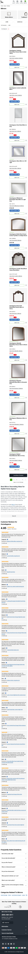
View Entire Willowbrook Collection (16, 205)
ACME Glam (19, 21)
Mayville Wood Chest (11, 571)
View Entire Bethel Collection (15, 240)
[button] (13, 2)
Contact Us (6, 922)
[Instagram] (14, 944)
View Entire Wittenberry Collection (16, 424)
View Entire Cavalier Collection (15, 276)
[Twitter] (6, 944)
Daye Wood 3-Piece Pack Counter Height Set (15, 824)
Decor (5, 5)
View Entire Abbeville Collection (15, 351)
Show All (14, 516)
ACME (7, 21)
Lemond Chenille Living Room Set (13, 555)
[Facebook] (3, 944)
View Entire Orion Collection (15, 131)
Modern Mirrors (9, 17)
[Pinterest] (8, 944)
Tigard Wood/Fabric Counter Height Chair (15, 709)
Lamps (23, 895)
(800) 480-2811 (7, 915)
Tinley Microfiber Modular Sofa (13, 649)
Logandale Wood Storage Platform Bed (14, 794)
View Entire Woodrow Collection (16, 388)
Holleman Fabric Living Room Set (13, 680)
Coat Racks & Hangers (16, 895)
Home (2, 5)
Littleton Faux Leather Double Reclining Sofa (15, 586)
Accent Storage (4, 895)
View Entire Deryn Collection (15, 313)
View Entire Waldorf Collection (15, 460)
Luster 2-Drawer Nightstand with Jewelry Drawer (16, 694)
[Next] (25, 480)
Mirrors (13, 504)
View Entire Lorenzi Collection (15, 95)
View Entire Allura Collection (15, 168)
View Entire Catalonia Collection (16, 58)
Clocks (9, 895)
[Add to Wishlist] (26, 67)
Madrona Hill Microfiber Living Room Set (14, 541)
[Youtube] (11, 944)
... (19, 479)
